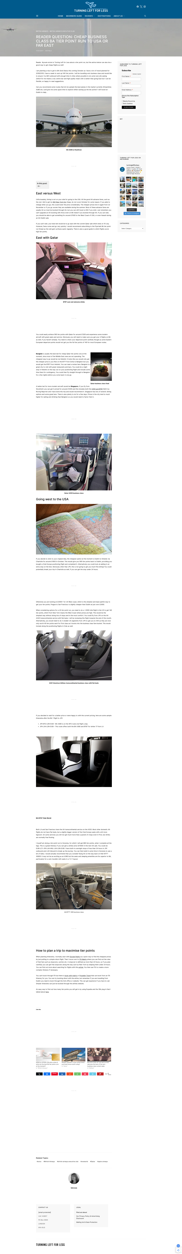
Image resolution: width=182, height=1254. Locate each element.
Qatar (93, 1161)
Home (60, 16)
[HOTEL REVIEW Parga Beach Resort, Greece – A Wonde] (134, 179)
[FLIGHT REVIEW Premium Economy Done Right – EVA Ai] (134, 185)
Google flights (75, 957)
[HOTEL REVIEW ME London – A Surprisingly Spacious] (122, 191)
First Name (126, 76)
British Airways (42, 31)
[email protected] (44, 1212)
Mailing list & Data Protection (86, 1222)
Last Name (126, 83)
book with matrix (71, 976)
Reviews (89, 16)
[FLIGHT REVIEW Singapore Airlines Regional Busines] (134, 191)
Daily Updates (128, 103)
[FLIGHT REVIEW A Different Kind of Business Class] (141, 204)
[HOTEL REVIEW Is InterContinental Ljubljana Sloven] (122, 185)
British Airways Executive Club (62, 31)
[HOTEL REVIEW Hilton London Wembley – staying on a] (122, 179)
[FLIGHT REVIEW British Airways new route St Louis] (128, 179)
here (47, 992)
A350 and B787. (97, 389)
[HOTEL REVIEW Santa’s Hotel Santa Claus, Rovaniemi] (134, 204)
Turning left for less (50, 1245)
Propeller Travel (85, 976)
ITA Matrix (83, 959)
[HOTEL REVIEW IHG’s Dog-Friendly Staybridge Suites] (128, 191)
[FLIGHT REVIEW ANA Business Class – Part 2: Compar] (122, 197)
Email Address (127, 90)
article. (81, 967)
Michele (48, 51)
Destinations (104, 16)
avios (39, 1161)
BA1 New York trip (59, 202)
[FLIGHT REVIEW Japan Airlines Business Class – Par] (134, 197)
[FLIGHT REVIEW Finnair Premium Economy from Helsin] (141, 197)
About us (118, 16)
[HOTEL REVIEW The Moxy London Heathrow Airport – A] (128, 197)
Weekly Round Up (129, 101)
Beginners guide (74, 16)
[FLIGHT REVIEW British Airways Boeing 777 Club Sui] (128, 204)
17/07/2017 (39, 51)
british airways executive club (68, 1161)
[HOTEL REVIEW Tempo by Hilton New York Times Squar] (141, 179)
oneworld (85, 1161)
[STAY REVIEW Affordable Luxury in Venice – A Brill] (122, 204)
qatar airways (103, 1161)
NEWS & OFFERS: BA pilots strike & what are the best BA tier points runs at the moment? (47, 1064)
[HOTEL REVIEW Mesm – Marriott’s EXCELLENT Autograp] (141, 191)
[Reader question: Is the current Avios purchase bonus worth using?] (74, 1054)
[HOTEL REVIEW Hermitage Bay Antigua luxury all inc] (128, 185)
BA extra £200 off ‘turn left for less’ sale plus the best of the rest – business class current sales (98, 1064)
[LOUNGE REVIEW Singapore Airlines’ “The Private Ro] (141, 185)
